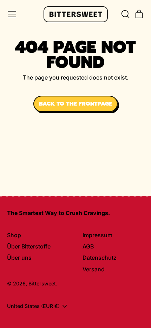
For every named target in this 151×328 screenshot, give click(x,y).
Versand (94, 269)
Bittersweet (42, 283)
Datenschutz (100, 257)
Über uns (19, 257)
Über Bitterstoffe (29, 246)
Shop (14, 235)
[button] (125, 14)
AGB (88, 246)
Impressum (97, 235)
